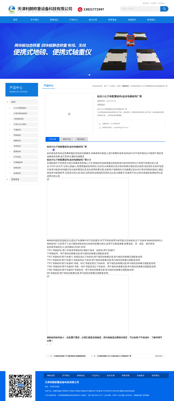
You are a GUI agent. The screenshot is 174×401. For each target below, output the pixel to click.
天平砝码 (17, 157)
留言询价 (81, 139)
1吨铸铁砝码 (19, 119)
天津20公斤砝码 (20, 124)
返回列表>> (159, 356)
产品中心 (73, 20)
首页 (15, 20)
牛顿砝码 (17, 130)
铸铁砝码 (17, 168)
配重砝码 (17, 151)
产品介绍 (52, 139)
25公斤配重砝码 (20, 108)
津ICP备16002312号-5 (95, 395)
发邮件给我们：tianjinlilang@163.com (115, 127)
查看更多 (15, 179)
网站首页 (51, 376)
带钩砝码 (17, 135)
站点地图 (121, 395)
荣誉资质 (112, 20)
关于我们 (35, 20)
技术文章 (93, 20)
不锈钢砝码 (18, 162)
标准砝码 (17, 173)
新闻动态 (54, 20)
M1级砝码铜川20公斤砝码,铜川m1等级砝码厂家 (114, 356)
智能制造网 (138, 395)
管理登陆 (146, 395)
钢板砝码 (17, 141)
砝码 (13, 102)
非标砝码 (17, 146)
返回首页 (146, 3)
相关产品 (67, 139)
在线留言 (154, 3)
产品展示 (112, 86)
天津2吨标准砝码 (20, 113)
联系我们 (162, 3)
